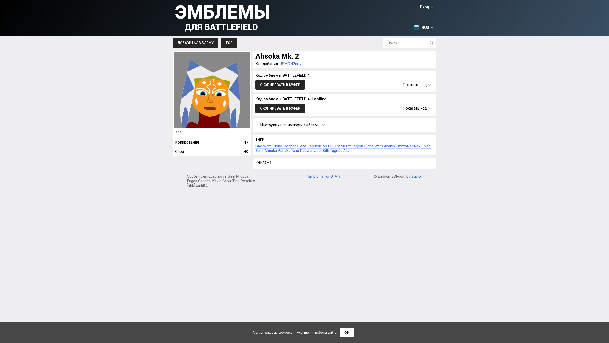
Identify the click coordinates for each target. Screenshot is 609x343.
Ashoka (284, 150)
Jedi (318, 150)
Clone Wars (373, 146)
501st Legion (352, 146)
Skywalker (404, 146)
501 (326, 146)
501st (335, 146)
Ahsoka (271, 150)
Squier (416, 176)
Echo (259, 150)
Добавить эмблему (195, 43)
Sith (326, 150)
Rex (417, 146)
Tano (295, 150)
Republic (314, 146)
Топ (229, 43)
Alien (347, 150)
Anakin (389, 146)
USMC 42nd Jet (293, 63)
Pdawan (306, 150)
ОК (346, 332)
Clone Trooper (284, 146)
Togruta (336, 150)
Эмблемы (222, 16)
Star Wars (263, 146)
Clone (301, 146)
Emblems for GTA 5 (324, 176)
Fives (426, 146)
